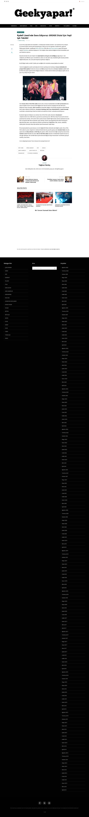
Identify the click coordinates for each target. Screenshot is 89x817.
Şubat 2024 (64, 368)
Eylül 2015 (64, 709)
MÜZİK (6, 318)
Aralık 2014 (64, 739)
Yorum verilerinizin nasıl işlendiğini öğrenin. (50, 249)
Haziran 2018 (65, 597)
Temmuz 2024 (65, 351)
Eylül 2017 (64, 628)
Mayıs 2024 (64, 358)
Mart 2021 (64, 486)
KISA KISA (7, 297)
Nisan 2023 (64, 402)
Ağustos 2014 (65, 753)
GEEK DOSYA (43, 25)
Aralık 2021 (64, 456)
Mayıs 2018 (64, 601)
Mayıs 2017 (64, 641)
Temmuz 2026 (65, 271)
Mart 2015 (64, 729)
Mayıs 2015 (64, 722)
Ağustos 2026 (65, 267)
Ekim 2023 (64, 382)
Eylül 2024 (64, 345)
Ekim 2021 (64, 463)
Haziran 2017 (65, 638)
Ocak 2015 (64, 736)
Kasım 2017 (64, 621)
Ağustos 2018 (65, 591)
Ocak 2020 (64, 533)
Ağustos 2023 (65, 389)
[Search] (79, 1)
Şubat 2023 (64, 409)
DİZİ (36, 25)
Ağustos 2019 (65, 550)
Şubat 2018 (64, 611)
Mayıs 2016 (64, 682)
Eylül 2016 (64, 668)
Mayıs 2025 (64, 318)
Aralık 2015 (64, 699)
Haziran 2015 (65, 719)
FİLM (31, 25)
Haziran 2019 (65, 557)
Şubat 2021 (64, 490)
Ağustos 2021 (65, 469)
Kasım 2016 (64, 661)
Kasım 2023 (64, 378)
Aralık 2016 (64, 658)
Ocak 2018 (64, 614)
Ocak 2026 (64, 291)
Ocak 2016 (64, 695)
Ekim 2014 (64, 746)
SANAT (6, 324)
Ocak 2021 (64, 493)
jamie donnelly (22, 150)
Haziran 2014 (65, 759)
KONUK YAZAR (8, 304)
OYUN (50, 25)
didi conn (20, 147)
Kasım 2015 (64, 702)
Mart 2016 (64, 688)
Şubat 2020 (64, 530)
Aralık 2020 (64, 496)
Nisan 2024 (64, 361)
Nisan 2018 (64, 604)
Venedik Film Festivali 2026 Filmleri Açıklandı (44, 205)
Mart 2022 (64, 446)
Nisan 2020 (64, 523)
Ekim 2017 (64, 624)
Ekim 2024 (64, 341)
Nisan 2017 (64, 645)
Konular (7, 308)
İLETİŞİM (74, 25)
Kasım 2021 (64, 459)
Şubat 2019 (64, 571)
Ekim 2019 (64, 544)
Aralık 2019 (64, 537)
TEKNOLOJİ (7, 335)
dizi (38, 147)
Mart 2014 (64, 769)
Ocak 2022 (64, 453)
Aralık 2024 (64, 335)
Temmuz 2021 (65, 473)
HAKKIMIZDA (14, 25)
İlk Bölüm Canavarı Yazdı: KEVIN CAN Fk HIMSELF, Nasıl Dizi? (55, 180)
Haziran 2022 (65, 436)
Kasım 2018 (64, 581)
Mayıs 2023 (64, 399)
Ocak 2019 (64, 574)
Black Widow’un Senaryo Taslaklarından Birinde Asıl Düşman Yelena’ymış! (32, 181)
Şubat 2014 (64, 773)
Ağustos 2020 (65, 510)
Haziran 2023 (65, 395)
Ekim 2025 (64, 301)
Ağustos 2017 (65, 631)
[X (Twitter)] (44, 803)
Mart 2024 (64, 365)
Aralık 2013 (64, 779)
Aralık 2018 (64, 577)
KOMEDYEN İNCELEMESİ (10, 301)
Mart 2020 (64, 527)
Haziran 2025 (65, 314)
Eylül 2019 (64, 547)
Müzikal (42, 150)
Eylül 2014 (64, 749)
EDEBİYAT (57, 25)
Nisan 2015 (64, 726)
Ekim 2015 (64, 705)
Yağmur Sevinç (21, 40)
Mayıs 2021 (64, 479)
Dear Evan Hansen (53, 48)
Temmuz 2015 (65, 715)
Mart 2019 (64, 567)
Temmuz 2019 (65, 554)
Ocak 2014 (64, 776)
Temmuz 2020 (65, 513)
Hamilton (26, 50)
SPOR (6, 328)
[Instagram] (49, 803)
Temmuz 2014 (65, 756)
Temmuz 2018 (65, 594)
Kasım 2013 (64, 783)
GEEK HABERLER (23, 25)
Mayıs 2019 (64, 560)
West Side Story (40, 48)
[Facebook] (11, 48)
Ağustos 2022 (65, 429)
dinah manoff (30, 147)
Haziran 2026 (65, 274)
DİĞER (6, 271)
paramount (21, 153)
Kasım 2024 (64, 338)
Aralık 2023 (64, 375)
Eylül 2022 (64, 426)
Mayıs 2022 (64, 439)
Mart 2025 (64, 324)
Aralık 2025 (64, 294)
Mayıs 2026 (64, 277)
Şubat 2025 (64, 328)
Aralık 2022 (64, 415)
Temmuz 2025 (65, 311)
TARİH (6, 331)
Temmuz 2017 (65, 635)
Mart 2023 (64, 405)
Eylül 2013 (64, 790)
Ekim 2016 (64, 665)
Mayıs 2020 (64, 520)
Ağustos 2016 (65, 672)
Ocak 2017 (64, 655)
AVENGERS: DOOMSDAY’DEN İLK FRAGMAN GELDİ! (62, 205)
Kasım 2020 (64, 500)
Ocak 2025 (64, 331)
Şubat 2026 (64, 287)
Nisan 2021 (64, 483)
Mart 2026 (64, 284)
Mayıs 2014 (64, 763)
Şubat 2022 (64, 449)
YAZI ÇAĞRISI (66, 25)
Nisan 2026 (64, 281)
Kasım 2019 (64, 540)
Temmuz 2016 (65, 675)
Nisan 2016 (64, 685)
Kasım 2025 (64, 297)
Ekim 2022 (64, 422)
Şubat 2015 (64, 732)
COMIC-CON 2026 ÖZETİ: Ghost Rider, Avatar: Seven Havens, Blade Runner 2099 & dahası (25, 206)
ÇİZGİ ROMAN (8, 267)
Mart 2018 (64, 608)
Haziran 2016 (65, 678)
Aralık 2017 (64, 618)
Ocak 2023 (64, 412)
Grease (44, 147)
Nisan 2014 (64, 766)
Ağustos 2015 (65, 712)
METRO (7, 311)
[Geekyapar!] (45, 13)
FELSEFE (7, 281)
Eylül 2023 (64, 385)
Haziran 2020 (65, 517)
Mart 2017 (64, 648)
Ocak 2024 (64, 372)
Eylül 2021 (64, 466)
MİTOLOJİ (7, 314)
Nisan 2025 (64, 321)
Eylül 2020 (64, 506)
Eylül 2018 (64, 587)
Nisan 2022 (64, 442)
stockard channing (33, 153)
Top (45, 812)
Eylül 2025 (64, 304)
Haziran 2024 (65, 355)
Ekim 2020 (64, 503)
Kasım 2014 (64, 742)
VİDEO (6, 338)
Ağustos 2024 (65, 348)
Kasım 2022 (64, 419)
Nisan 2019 (64, 564)
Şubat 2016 (64, 692)
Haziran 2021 (65, 476)
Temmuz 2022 (65, 432)
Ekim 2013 (64, 786)
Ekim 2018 (64, 584)
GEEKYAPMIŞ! (8, 294)
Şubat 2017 (64, 651)
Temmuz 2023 (65, 392)
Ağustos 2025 (65, 308)
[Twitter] (11, 52)
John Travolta (33, 150)
